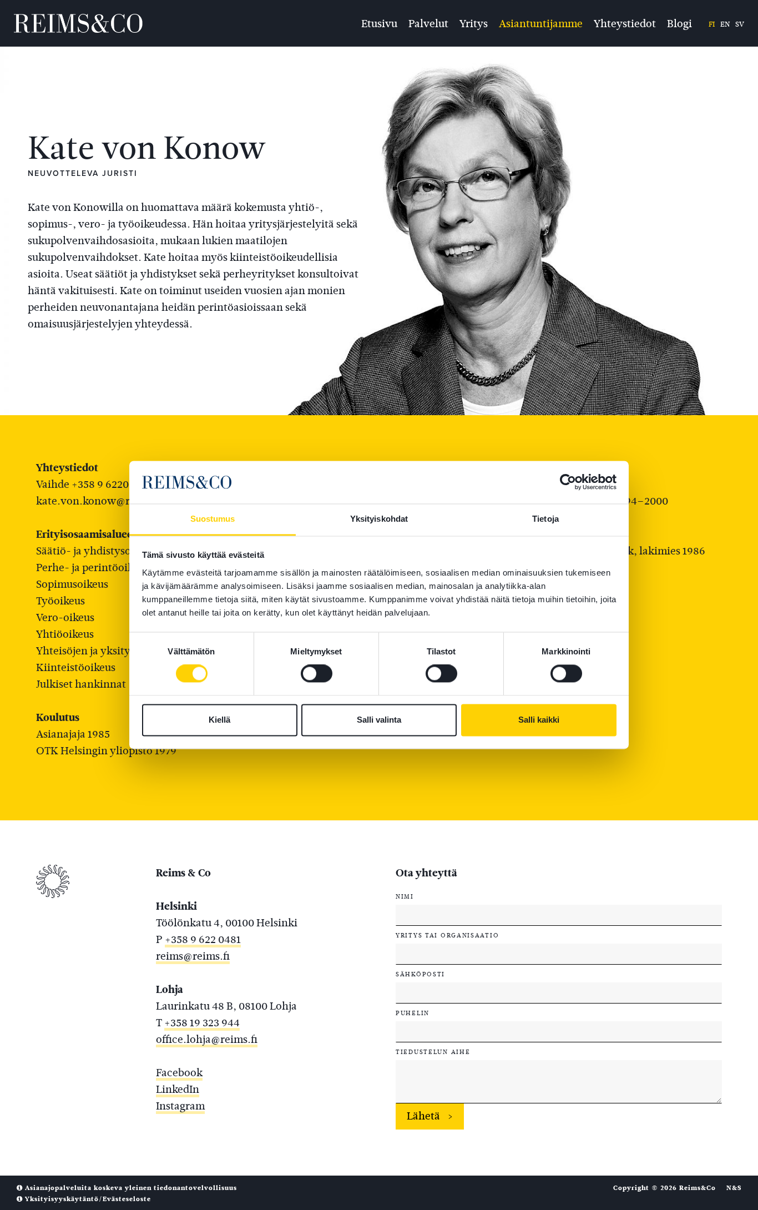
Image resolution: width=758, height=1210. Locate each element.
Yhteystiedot (625, 22)
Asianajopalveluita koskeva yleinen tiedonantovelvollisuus (130, 1188)
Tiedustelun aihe (433, 1051)
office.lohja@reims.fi (206, 1039)
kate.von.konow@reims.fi (99, 500)
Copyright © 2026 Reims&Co (664, 1188)
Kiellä (219, 719)
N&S (733, 1188)
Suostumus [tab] (212, 518)
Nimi (405, 896)
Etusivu (379, 22)
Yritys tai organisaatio (447, 935)
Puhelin (412, 1013)
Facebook (179, 1072)
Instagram (180, 1105)
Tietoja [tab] (545, 518)
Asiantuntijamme (541, 22)
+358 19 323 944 (202, 1022)
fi (712, 24)
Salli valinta (379, 719)
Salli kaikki (538, 719)
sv (739, 24)
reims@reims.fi (193, 956)
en (725, 24)
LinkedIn (177, 1089)
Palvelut (428, 22)
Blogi (679, 22)
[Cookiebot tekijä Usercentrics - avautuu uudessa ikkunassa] (567, 482)
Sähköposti (420, 974)
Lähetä (423, 1115)
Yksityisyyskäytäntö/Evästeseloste (87, 1199)
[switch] (316, 674)
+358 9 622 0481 (203, 939)
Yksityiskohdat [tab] (379, 518)
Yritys (473, 22)
